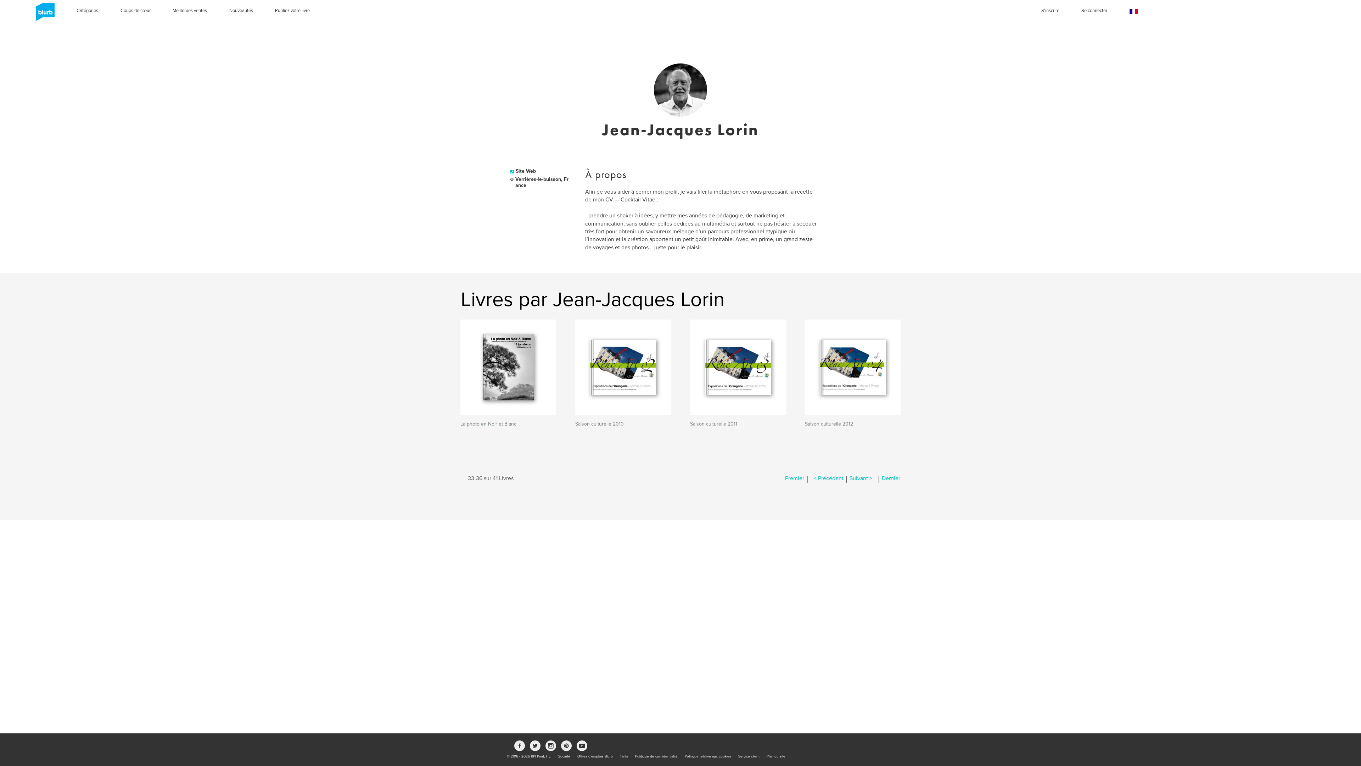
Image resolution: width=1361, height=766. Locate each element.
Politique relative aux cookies (708, 756)
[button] (1134, 11)
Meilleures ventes (190, 10)
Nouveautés (241, 10)
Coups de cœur (136, 10)
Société (564, 756)
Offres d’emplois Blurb (595, 756)
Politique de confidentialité (656, 756)
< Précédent (829, 478)
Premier (794, 478)
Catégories (87, 10)
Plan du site (776, 756)
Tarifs (624, 756)
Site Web (526, 171)
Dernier (891, 478)
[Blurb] (43, 14)
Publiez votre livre (292, 10)
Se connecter (1094, 10)
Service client (749, 756)
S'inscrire (1050, 10)
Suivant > (861, 478)
